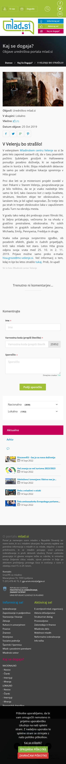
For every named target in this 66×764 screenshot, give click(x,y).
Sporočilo (10, 354)
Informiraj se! (53, 21)
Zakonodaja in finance (45, 624)
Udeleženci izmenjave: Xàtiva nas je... (36, 479)
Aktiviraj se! (53, 26)
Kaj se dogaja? (53, 31)
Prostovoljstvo (41, 620)
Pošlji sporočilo (32, 387)
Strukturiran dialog (43, 616)
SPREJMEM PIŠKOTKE (33, 749)
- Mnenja (7, 681)
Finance (6, 628)
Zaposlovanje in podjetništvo (16, 612)
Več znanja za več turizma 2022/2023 (36, 468)
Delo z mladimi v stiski (29, 490)
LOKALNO (7, 685)
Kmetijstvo (8, 636)
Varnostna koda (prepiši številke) (23, 337)
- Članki (6, 673)
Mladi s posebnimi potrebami (17, 648)
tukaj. (39, 262)
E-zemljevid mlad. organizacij (48, 608)
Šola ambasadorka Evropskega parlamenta (39, 501)
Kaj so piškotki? (33, 742)
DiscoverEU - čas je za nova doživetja (36, 457)
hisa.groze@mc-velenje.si (18, 258)
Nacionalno (19, 404)
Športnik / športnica (12, 644)
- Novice (7, 669)
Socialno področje (11, 640)
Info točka (39, 640)
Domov (8, 63)
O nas (12, 8)
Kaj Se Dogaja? (25, 63)
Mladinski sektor (11, 652)
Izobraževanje (9, 608)
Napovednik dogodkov (13, 705)
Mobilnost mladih (42, 632)
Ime (7, 320)
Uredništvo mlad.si (24, 110)
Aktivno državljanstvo (44, 612)
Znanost (7, 632)
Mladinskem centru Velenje (36, 150)
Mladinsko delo (41, 628)
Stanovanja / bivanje (12, 616)
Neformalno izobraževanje (47, 636)
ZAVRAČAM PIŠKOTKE (33, 755)
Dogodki (30, 8)
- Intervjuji (7, 677)
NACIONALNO (9, 665)
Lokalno (20, 116)
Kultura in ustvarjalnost (14, 624)
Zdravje (6, 620)
